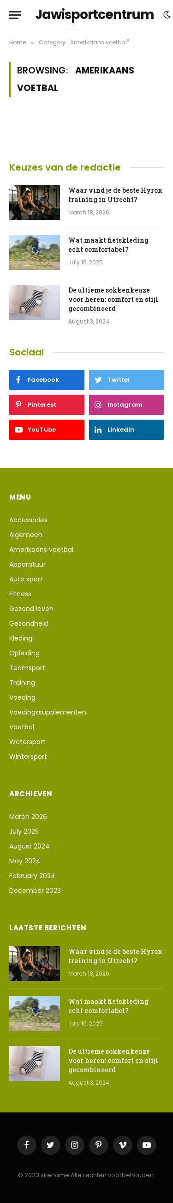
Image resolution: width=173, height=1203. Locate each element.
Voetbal (21, 727)
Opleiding (24, 653)
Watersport (27, 741)
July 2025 (24, 831)
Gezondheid (28, 623)
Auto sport (26, 579)
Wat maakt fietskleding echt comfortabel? (108, 245)
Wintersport (28, 756)
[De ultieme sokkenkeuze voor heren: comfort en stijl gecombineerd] (34, 302)
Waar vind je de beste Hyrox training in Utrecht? (115, 195)
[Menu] (15, 15)
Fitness (20, 593)
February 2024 (32, 875)
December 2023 (35, 890)
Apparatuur (27, 564)
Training (22, 682)
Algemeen (25, 534)
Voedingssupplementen (47, 712)
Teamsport (27, 667)
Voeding (22, 697)
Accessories (28, 520)
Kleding (20, 638)
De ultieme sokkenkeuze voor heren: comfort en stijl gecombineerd (113, 299)
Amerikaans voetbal (41, 549)
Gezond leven (31, 608)
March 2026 (28, 816)
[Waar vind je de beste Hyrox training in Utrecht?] (34, 202)
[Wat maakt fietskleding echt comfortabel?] (34, 252)
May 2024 (25, 861)
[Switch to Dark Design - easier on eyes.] (167, 15)
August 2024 (29, 846)
